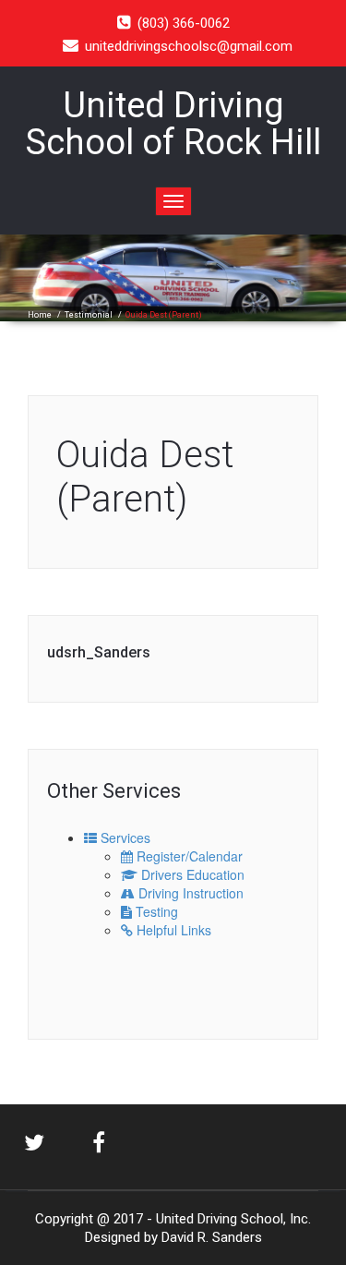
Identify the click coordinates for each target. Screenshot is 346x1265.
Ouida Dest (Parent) (144, 477)
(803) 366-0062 (183, 23)
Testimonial (89, 314)
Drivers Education (191, 874)
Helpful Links (172, 930)
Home (40, 314)
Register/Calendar (188, 856)
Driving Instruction (189, 893)
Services (123, 837)
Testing (155, 911)
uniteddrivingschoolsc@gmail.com (188, 46)
